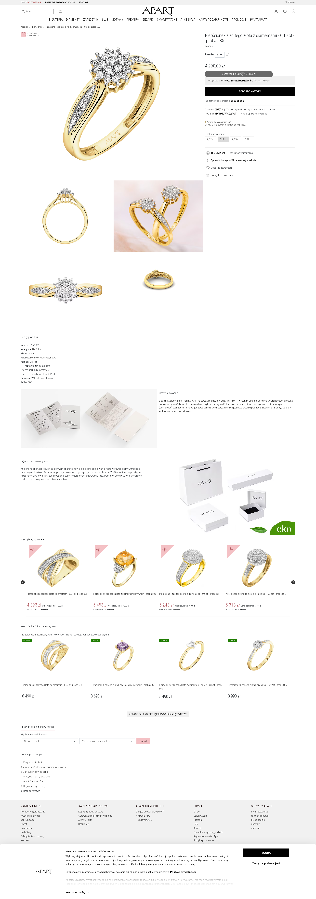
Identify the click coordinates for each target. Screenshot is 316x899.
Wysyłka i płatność (30, 815)
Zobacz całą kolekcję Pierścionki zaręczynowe (158, 714)
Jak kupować (27, 820)
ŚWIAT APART (258, 19)
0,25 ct (235, 139)
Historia (198, 820)
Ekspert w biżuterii (32, 762)
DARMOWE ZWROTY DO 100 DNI (60, 2)
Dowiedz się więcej (262, 80)
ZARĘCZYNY (90, 19)
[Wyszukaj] (23, 11)
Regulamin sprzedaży (34, 786)
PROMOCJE (239, 19)
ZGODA (266, 852)
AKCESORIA (188, 19)
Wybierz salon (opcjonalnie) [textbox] (95, 741)
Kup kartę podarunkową (90, 811)
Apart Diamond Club (33, 781)
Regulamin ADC (144, 820)
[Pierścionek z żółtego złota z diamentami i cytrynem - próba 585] (125, 567)
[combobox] (219, 55)
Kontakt (25, 840)
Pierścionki (37, 27)
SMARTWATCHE (167, 19)
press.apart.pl (258, 820)
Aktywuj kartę (85, 820)
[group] (59, 582)
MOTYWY (117, 19)
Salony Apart (200, 815)
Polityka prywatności (204, 840)
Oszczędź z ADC (239, 74)
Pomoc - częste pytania (33, 811)
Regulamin (26, 828)
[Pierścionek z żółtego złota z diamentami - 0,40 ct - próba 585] (191, 567)
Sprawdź (143, 741)
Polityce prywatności (183, 872)
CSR (196, 824)
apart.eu (255, 828)
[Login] (276, 11)
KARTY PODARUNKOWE (213, 19)
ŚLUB (105, 19)
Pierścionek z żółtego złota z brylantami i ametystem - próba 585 (122, 685)
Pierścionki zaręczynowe (43, 357)
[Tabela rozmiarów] (227, 54)
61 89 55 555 (237, 101)
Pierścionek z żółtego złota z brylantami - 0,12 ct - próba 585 (257, 685)
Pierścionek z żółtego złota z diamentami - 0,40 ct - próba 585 (189, 593)
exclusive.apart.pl (260, 815)
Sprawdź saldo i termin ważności (95, 815)
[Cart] (293, 11)
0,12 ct (210, 139)
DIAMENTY (73, 19)
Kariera (197, 828)
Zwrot (24, 824)
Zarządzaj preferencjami (266, 863)
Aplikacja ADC (143, 815)
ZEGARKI (148, 19)
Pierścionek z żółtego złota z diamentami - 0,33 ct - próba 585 (255, 593)
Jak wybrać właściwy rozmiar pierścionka (44, 767)
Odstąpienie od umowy (33, 836)
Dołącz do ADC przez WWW (150, 811)
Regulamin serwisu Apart (206, 836)
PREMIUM (132, 19)
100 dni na (221, 113)
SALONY (291, 2)
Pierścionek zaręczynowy (34, 634)
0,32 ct (248, 139)
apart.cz (255, 824)
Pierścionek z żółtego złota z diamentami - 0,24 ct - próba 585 (57, 593)
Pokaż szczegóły (75, 892)
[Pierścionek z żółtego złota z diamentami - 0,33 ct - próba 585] (257, 567)
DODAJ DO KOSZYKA (250, 91)
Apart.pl (24, 27)
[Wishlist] (285, 11)
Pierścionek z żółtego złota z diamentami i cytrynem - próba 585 (124, 593)
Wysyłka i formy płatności (36, 776)
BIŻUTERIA (56, 19)
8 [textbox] (217, 54)
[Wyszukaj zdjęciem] (60, 11)
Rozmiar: (209, 54)
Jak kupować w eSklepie (35, 772)
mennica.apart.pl (259, 811)
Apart (31, 353)
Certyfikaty (26, 832)
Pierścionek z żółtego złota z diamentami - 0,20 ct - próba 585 (52, 685)
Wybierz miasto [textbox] (32, 741)
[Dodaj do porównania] (206, 175)
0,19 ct (223, 139)
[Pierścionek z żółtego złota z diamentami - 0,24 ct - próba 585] (58, 567)
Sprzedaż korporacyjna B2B (208, 832)
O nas (197, 811)
